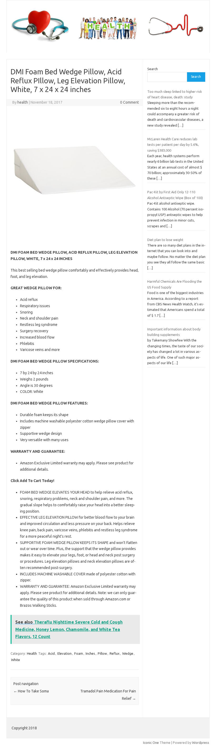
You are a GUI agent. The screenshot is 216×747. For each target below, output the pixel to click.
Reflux (115, 653)
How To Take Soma (31, 691)
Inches (90, 653)
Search (152, 69)
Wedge (127, 653)
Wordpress (200, 742)
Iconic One (151, 742)
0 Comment (129, 102)
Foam (78, 653)
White (15, 660)
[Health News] (108, 44)
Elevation (64, 653)
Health (32, 653)
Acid (51, 653)
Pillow (102, 653)
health (22, 102)
